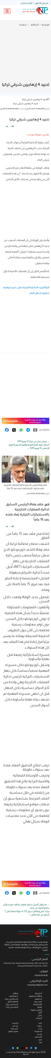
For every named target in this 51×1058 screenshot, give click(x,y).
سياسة (22, 25)
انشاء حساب (26, 3)
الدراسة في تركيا (12, 1007)
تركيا (40, 1023)
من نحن (15, 1026)
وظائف (15, 993)
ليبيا (40, 1042)
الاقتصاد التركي (12, 1001)
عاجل (40, 1015)
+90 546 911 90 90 (41, 975)
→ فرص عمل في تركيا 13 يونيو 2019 (33, 441)
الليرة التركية (37, 1004)
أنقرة (40, 1012)
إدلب (40, 1029)
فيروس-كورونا (36, 1010)
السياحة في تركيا (12, 1004)
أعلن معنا (14, 1029)
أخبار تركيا (38, 993)
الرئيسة (15, 1023)
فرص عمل (38, 1001)
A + (12, 126)
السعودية (38, 1031)
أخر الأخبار (35, 25)
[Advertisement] (25, 54)
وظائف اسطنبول (35, 996)
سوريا (39, 1026)
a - (6, 126)
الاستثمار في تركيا (11, 999)
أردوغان (39, 1018)
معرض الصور (13, 1031)
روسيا (39, 1034)
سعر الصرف (13, 996)
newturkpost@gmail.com (37, 985)
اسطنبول (38, 999)
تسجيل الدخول (41, 3)
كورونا (39, 1007)
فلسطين (38, 1037)
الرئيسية (45, 25)
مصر (40, 1040)
